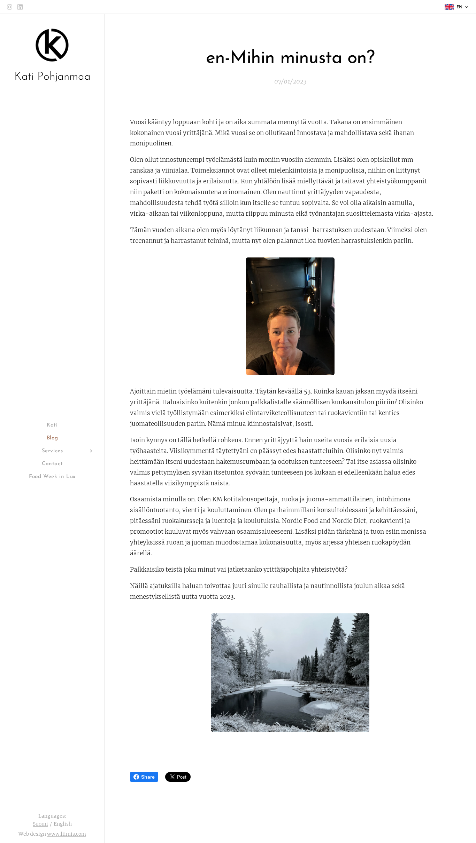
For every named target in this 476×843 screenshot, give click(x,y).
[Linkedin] (20, 7)
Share (148, 777)
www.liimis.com (66, 834)
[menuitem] (52, 425)
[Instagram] (9, 7)
